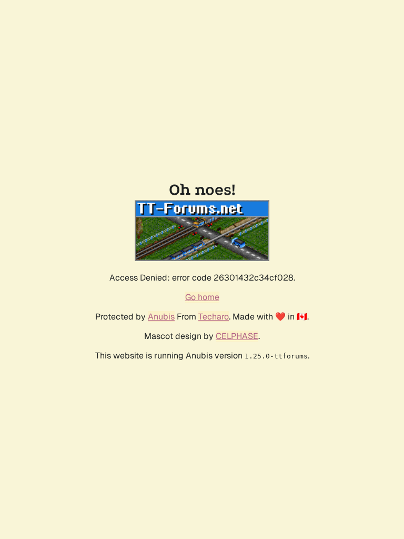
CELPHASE (237, 336)
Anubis (161, 316)
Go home (202, 297)
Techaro (213, 316)
